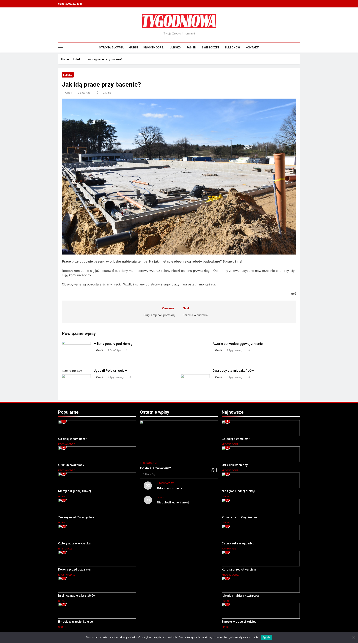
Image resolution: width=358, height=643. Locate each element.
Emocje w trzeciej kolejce (75, 621)
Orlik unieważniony (71, 465)
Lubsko (175, 47)
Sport (62, 627)
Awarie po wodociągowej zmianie (238, 344)
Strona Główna (111, 47)
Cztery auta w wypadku (74, 543)
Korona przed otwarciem (75, 569)
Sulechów (232, 47)
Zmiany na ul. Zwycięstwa (76, 517)
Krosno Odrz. (153, 47)
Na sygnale (65, 548)
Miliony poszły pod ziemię (113, 344)
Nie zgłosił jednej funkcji (75, 491)
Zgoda (266, 637)
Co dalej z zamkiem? (72, 439)
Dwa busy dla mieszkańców (233, 370)
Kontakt (252, 47)
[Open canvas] (60, 47)
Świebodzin (210, 47)
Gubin (133, 47)
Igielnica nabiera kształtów (76, 595)
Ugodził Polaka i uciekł (110, 370)
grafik (68, 92)
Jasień (191, 47)
